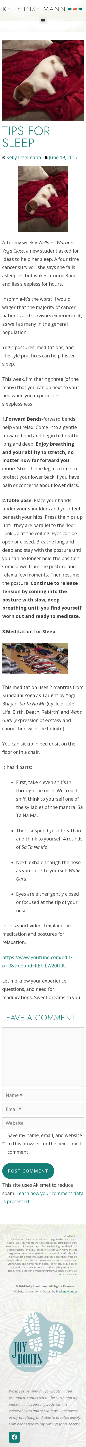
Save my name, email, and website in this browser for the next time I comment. (44, 1143)
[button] (43, 20)
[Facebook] (14, 1437)
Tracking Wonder (66, 1291)
